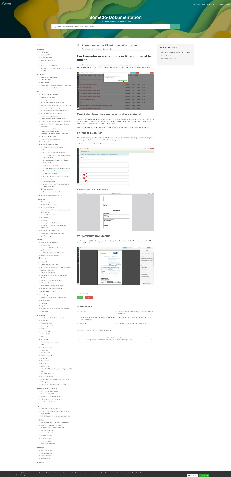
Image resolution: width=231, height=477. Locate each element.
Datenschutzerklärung (18, 475)
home (101, 21)
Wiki (203, 4)
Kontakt (215, 4)
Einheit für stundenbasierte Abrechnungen (132, 323)
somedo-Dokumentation (124, 21)
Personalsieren (192, 475)
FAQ (208, 4)
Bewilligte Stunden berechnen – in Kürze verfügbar (134, 317)
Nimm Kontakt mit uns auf (103, 330)
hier (148, 127)
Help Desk (196, 4)
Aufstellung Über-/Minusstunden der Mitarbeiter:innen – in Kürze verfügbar (97, 318)
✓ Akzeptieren (204, 475)
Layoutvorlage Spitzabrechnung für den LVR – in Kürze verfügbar (135, 312)
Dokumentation (110, 21)
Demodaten (83, 323)
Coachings (83, 311)
